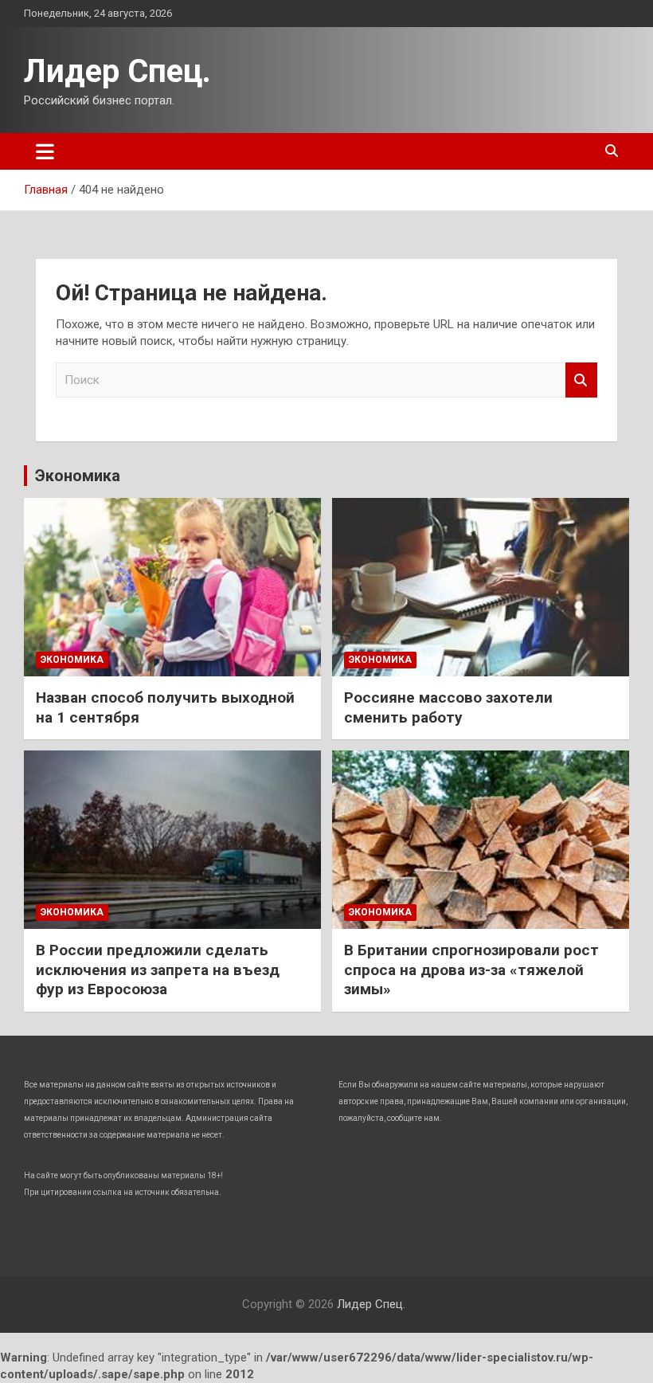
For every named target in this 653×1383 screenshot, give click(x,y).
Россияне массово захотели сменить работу (448, 707)
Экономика (77, 475)
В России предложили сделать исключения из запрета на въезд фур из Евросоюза (158, 969)
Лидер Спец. (117, 71)
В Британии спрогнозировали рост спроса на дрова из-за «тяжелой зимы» (471, 969)
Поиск (581, 380)
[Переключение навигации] (45, 151)
